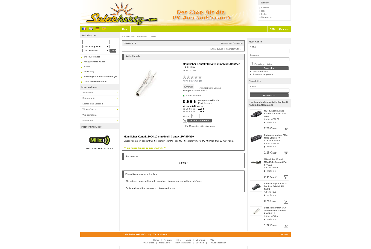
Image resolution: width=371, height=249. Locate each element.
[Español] (104, 28)
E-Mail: (253, 47)
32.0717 (183, 163)
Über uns (284, 29)
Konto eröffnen (260, 71)
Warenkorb (266, 17)
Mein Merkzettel (183, 242)
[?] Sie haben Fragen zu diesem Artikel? (145, 148)
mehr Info (272, 122)
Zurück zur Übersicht (232, 43)
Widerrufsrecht (89, 109)
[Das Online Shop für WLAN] (99, 146)
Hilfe (263, 11)
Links (263, 14)
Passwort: (255, 55)
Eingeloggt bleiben (263, 64)
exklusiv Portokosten (208, 101)
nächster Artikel (234, 49)
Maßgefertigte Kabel (94, 61)
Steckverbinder (92, 57)
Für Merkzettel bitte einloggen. (185, 126)
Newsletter (87, 120)
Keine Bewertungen (192, 81)
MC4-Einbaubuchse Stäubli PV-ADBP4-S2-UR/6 (275, 114)
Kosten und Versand (92, 104)
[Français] (84, 28)
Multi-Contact (214, 88)
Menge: (186, 116)
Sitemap (200, 242)
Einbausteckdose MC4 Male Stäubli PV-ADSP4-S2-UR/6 (275, 138)
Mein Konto (255, 41)
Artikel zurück (215, 49)
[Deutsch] (97, 28)
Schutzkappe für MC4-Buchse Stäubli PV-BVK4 (275, 186)
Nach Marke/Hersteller (95, 81)
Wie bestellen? (89, 115)
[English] (91, 28)
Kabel (87, 66)
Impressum (87, 92)
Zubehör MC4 (201, 90)
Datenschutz (88, 98)
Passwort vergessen (263, 74)
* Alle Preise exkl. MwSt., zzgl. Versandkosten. (146, 234)
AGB (272, 29)
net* (274, 128)
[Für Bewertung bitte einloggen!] (185, 77)
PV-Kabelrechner (217, 242)
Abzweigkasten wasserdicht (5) (100, 76)
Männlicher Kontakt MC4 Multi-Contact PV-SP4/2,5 (275, 162)
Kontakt (265, 7)
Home (125, 29)
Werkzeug (89, 71)
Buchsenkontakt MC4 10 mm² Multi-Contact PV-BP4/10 (275, 210)
